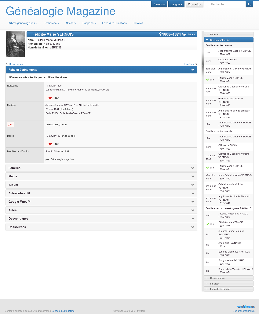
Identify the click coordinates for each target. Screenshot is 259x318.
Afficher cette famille (89, 105)
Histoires (138, 23)
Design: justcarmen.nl (244, 310)
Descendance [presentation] (18, 218)
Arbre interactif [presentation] (19, 193)
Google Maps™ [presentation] (20, 201)
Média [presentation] (13, 176)
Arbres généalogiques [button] (22, 23)
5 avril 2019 (52, 151)
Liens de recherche (220, 289)
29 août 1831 (52, 109)
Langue (175, 4)
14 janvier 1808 (54, 85)
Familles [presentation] (14, 168)
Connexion (194, 4)
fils (207, 234)
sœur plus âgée (211, 90)
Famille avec (228, 208)
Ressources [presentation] (17, 227)
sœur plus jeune (211, 101)
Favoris (158, 4)
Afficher (70, 23)
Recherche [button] (50, 23)
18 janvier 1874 (54, 135)
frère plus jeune (210, 70)
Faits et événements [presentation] (23, 69)
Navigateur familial (220, 39)
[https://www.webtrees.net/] (216, 307)
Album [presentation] (13, 184)
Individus (215, 283)
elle (212, 79)
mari (208, 215)
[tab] (112, 34)
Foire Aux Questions (114, 23)
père (208, 52)
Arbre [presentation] (13, 210)
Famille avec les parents (219, 45)
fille (207, 244)
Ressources (16, 64)
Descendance (217, 278)
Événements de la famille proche (28, 77)
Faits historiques (58, 77)
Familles (189, 64)
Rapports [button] (88, 23)
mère (208, 60)
